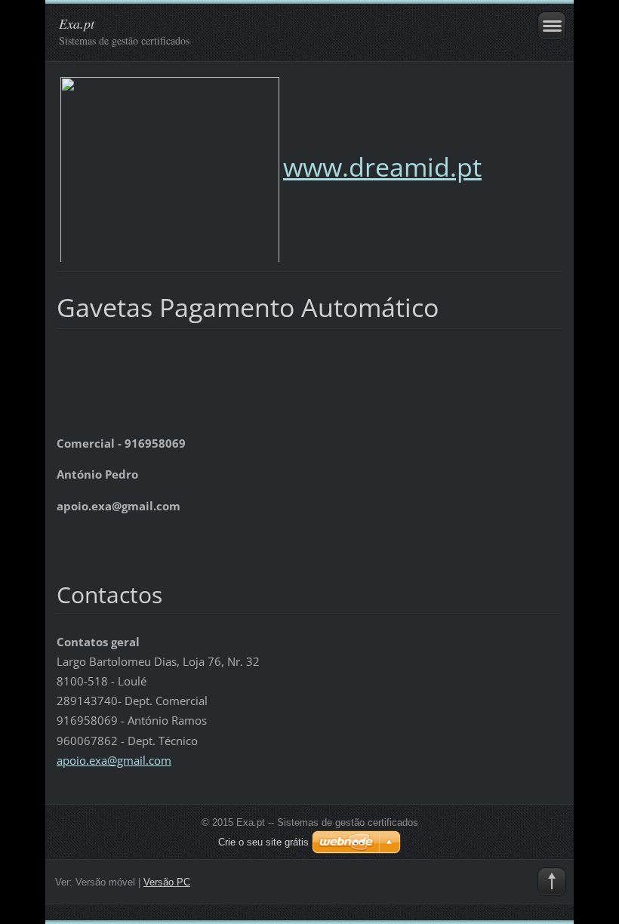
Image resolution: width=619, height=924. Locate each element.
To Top (551, 881)
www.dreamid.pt (382, 166)
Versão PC (166, 882)
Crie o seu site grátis (263, 842)
